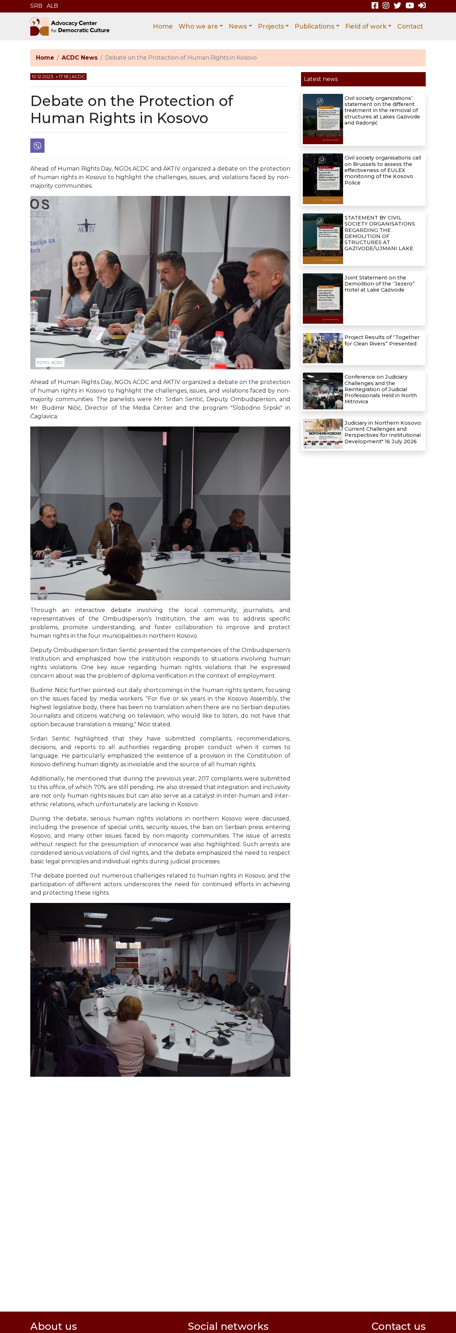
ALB (52, 5)
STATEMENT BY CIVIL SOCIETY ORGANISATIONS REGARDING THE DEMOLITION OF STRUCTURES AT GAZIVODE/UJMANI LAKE (379, 233)
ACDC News (80, 57)
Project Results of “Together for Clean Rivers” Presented (382, 340)
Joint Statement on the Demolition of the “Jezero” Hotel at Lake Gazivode (379, 283)
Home (163, 26)
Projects (271, 26)
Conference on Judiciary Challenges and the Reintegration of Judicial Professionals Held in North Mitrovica (380, 389)
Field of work (366, 26)
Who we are (198, 26)
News (238, 26)
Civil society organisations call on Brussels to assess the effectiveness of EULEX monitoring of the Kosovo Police (382, 170)
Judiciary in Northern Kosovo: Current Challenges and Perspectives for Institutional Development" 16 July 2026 (383, 432)
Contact (410, 26)
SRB (36, 5)
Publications (314, 26)
